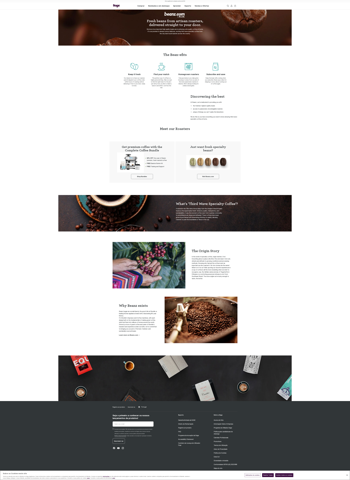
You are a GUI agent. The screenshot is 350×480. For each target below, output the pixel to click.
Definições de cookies (253, 475)
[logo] (116, 5)
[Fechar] (347, 475)
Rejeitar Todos (268, 475)
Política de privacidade (120, 435)
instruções (106, 476)
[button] (188, 5)
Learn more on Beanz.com (128, 335)
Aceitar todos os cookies (284, 475)
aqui (88, 478)
